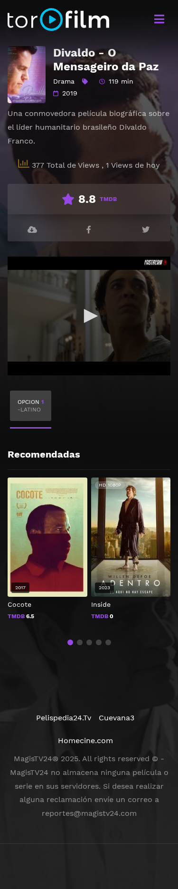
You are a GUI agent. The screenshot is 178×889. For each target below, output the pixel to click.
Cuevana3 (116, 717)
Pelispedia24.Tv (63, 717)
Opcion (31, 406)
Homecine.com (85, 740)
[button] (70, 642)
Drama (64, 81)
